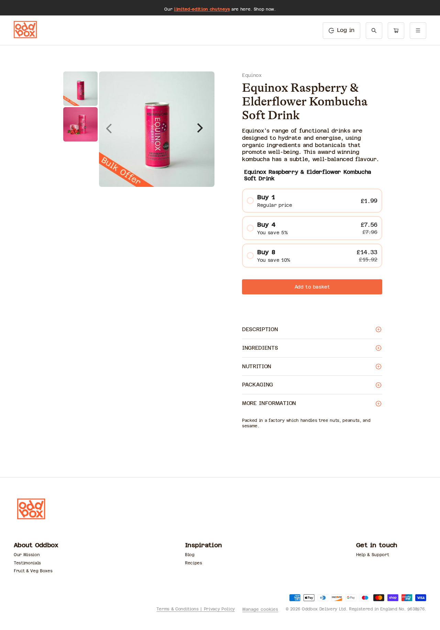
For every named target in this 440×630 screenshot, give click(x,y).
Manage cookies (260, 609)
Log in (345, 30)
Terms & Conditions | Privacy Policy (195, 609)
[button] (374, 30)
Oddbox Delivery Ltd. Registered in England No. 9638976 (363, 609)
